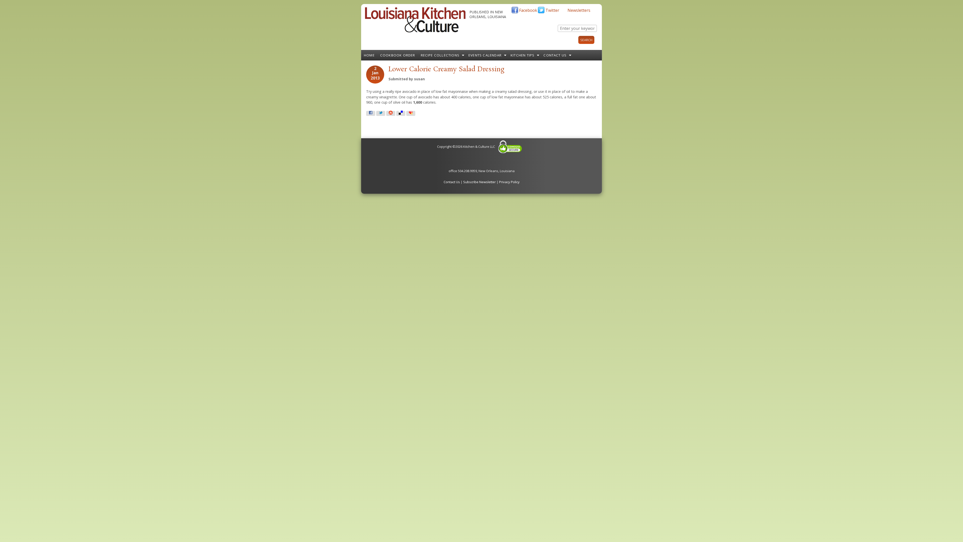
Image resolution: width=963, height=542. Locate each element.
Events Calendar (485, 55)
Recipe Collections (440, 55)
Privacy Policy (509, 182)
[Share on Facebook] (370, 113)
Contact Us (555, 55)
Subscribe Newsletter (479, 182)
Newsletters (579, 10)
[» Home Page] (415, 31)
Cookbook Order (397, 55)
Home (369, 55)
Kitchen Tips (522, 55)
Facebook (528, 10)
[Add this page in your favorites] (410, 113)
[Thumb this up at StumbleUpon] (390, 113)
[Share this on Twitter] (380, 113)
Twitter (552, 10)
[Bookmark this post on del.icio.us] (400, 113)
